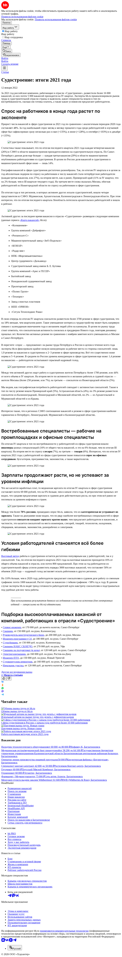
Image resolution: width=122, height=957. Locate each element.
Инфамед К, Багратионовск (85, 747)
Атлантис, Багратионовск (38, 773)
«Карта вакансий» (30, 220)
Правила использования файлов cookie (56, 19)
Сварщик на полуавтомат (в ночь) (21, 650)
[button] (4, 58)
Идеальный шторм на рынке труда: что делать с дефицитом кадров (37, 717)
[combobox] (15, 947)
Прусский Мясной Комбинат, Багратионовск (46, 769)
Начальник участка (13, 665)
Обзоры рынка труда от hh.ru (17, 711)
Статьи (5, 72)
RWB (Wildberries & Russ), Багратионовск (84, 780)
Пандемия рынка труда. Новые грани (21, 728)
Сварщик (8, 631)
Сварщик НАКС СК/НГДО (17, 646)
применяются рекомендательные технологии (64, 930)
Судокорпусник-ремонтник (18, 661)
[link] (6, 51)
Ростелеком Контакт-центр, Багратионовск (77, 766)
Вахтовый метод (10, 556)
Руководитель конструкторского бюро (23, 635)
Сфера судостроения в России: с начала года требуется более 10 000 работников (44, 722)
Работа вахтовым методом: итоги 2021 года (24, 734)
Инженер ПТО (11, 657)
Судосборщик (10, 642)
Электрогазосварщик (14, 654)
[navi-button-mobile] (4, 68)
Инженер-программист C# (17, 638)
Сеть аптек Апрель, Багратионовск (64, 776)
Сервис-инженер (12, 627)
